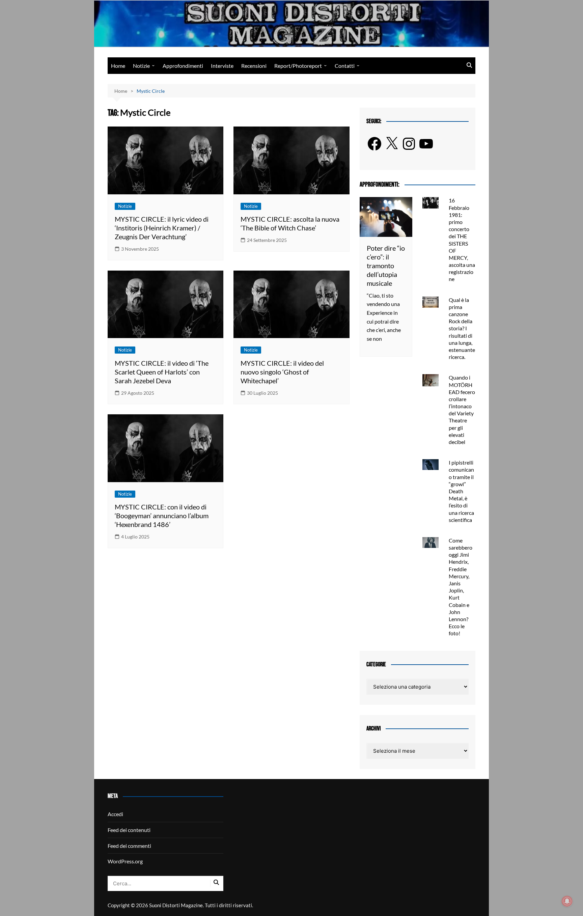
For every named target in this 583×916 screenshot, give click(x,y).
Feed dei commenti (129, 845)
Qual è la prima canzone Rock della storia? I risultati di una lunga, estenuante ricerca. (462, 328)
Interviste (222, 65)
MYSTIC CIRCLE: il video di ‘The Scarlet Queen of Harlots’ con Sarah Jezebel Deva (162, 372)
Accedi (115, 814)
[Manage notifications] (567, 901)
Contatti (345, 65)
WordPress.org (125, 861)
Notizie (141, 65)
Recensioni (254, 65)
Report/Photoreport (298, 65)
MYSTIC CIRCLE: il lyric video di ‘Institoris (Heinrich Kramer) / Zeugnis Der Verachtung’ (162, 228)
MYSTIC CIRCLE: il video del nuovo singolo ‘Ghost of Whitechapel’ (282, 372)
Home (118, 65)
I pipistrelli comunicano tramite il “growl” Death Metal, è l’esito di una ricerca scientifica (461, 491)
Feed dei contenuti (129, 830)
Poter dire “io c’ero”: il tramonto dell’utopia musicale (386, 265)
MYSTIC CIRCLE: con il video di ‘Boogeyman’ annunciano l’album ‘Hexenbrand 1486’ (162, 515)
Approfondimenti (183, 65)
